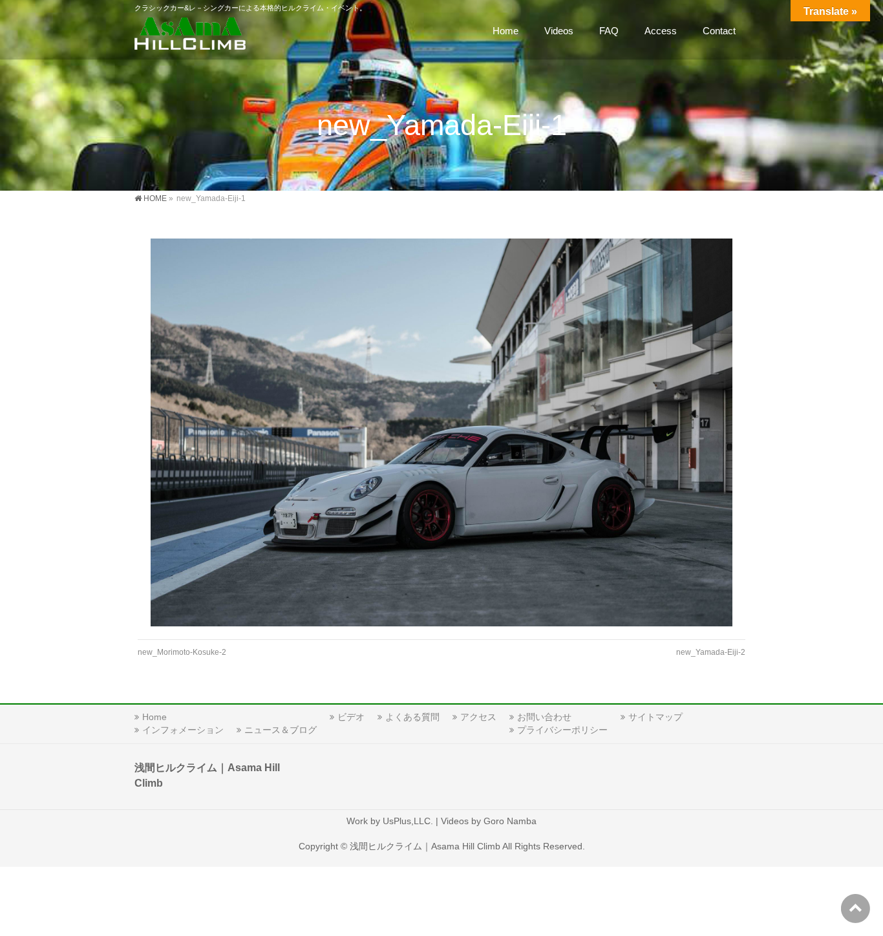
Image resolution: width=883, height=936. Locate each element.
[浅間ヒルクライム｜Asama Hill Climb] (191, 36)
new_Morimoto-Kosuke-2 (182, 652)
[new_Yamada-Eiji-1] (442, 432)
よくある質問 (412, 717)
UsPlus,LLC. (408, 821)
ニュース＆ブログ (280, 730)
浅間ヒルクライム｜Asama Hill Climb (425, 846)
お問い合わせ (544, 717)
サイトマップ (655, 717)
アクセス (478, 717)
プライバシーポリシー (562, 730)
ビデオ (351, 717)
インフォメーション (183, 730)
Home (154, 717)
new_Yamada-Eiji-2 (710, 652)
